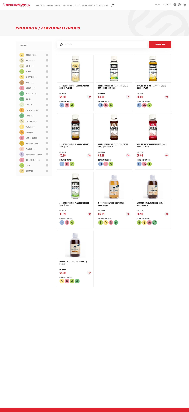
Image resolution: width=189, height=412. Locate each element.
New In (50, 5)
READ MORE (75, 66)
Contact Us (102, 5)
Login (158, 5)
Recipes (77, 5)
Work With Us (88, 5)
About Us (67, 5)
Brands (58, 5)
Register (167, 5)
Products (40, 5)
